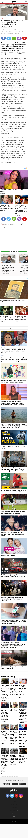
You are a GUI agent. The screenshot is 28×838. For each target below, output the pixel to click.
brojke (4, 227)
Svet (2, 18)
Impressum (14, 807)
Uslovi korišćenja (14, 810)
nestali (10, 227)
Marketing (14, 804)
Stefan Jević (12, 224)
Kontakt (14, 801)
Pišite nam (14, 813)
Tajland (20, 224)
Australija (4, 224)
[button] (1, 261)
